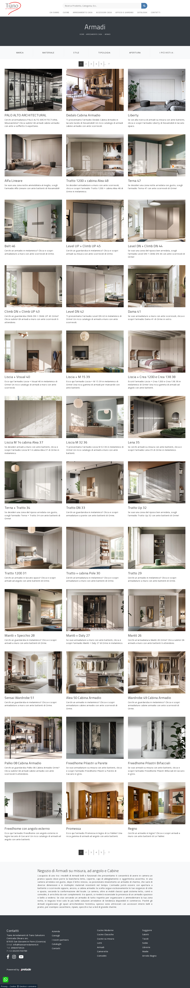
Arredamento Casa (82, 12)
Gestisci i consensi (27, 986)
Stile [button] (76, 52)
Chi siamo (54, 12)
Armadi (108, 34)
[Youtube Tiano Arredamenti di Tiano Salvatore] (21, 956)
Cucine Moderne (105, 930)
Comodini (101, 955)
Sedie (145, 942)
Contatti (155, 12)
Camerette (102, 951)
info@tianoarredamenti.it (26, 944)
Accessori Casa (104, 12)
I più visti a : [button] (167, 52)
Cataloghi (142, 12)
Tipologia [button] (104, 52)
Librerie (146, 947)
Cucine (66, 12)
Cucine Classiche (105, 934)
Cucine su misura (105, 938)
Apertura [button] (135, 52)
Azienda (56, 931)
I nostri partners (60, 939)
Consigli (56, 935)
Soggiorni (147, 930)
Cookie (13, 986)
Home (82, 34)
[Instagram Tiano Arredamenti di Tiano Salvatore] (14, 956)
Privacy (4, 986)
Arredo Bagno (149, 955)
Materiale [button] (48, 52)
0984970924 (17, 947)
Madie (145, 951)
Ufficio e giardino (124, 12)
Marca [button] (20, 52)
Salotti (145, 934)
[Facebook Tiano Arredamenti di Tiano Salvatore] (8, 956)
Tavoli (145, 938)
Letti (99, 942)
